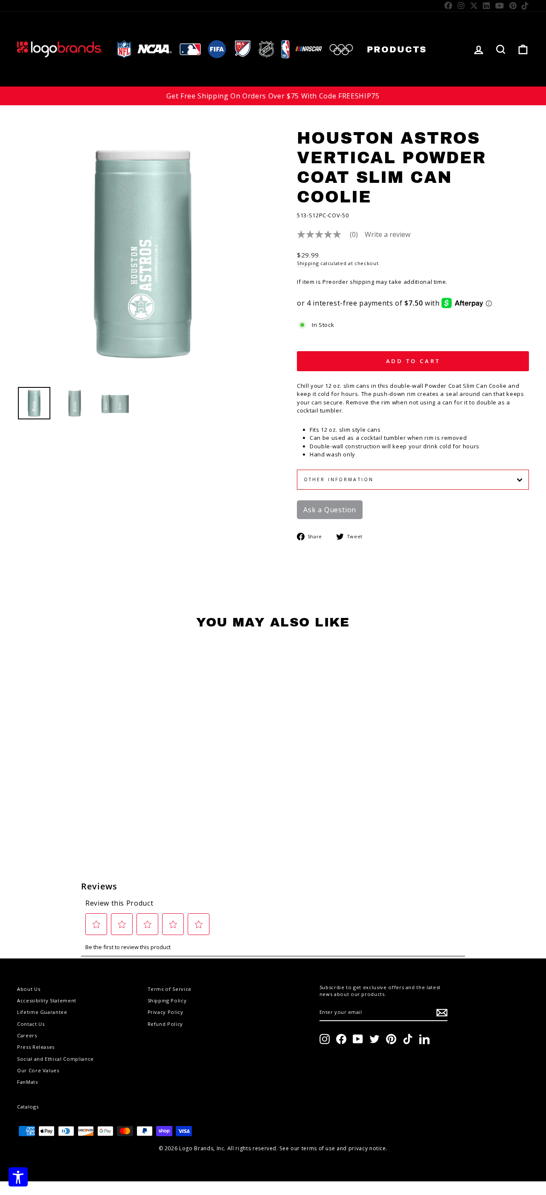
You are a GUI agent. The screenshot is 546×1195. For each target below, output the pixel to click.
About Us (28, 989)
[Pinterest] (513, 5)
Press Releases (36, 1047)
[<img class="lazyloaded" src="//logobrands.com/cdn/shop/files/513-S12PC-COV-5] (34, 403)
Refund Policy (165, 1024)
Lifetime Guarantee (42, 1012)
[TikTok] (525, 5)
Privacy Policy (165, 1012)
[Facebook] (448, 5)
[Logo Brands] (59, 49)
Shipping (308, 263)
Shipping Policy (167, 1000)
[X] (474, 5)
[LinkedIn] (486, 5)
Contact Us (31, 1024)
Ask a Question (329, 509)
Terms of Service (170, 989)
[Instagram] (461, 5)
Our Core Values (38, 1070)
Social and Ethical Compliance (55, 1059)
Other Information (339, 479)
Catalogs (27, 1106)
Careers (27, 1035)
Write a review (387, 234)
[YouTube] (499, 5)
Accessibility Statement (46, 1000)
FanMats (27, 1082)
